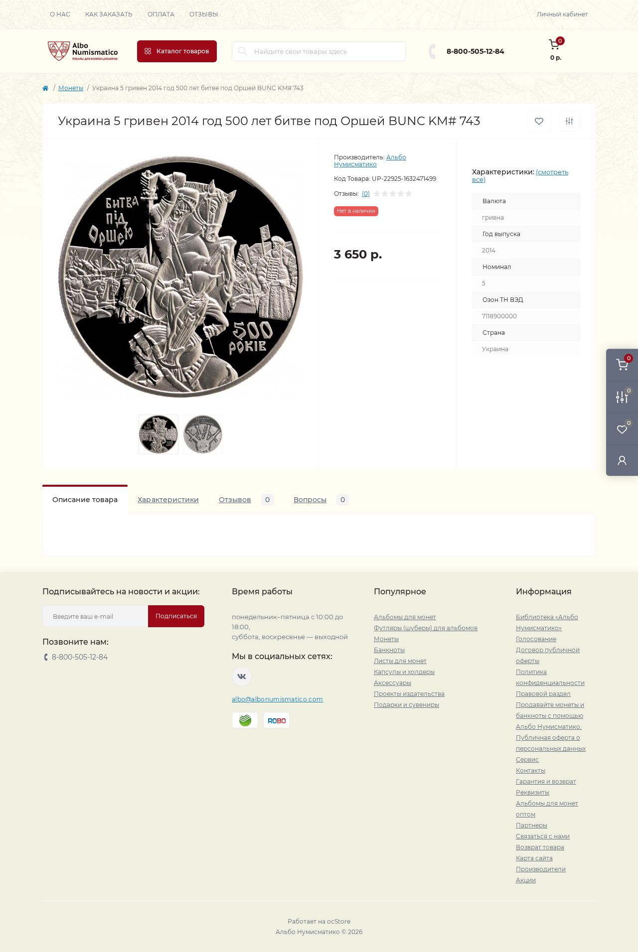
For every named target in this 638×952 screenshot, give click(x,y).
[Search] (243, 51)
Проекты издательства (409, 693)
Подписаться (176, 616)
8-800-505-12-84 (475, 51)
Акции (526, 880)
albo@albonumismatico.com (277, 699)
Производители (541, 869)
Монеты (70, 88)
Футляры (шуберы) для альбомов (426, 628)
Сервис (527, 759)
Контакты (530, 770)
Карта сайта (534, 858)
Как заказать (109, 14)
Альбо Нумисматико (370, 160)
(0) (366, 193)
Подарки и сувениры (406, 704)
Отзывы (203, 14)
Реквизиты (532, 792)
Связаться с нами (543, 836)
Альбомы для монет (405, 617)
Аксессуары (392, 682)
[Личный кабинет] (622, 460)
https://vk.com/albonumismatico (242, 676)
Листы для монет (400, 661)
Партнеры (531, 825)
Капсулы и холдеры (404, 672)
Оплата (161, 14)
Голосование (536, 639)
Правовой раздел (543, 693)
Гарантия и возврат (546, 781)
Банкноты (389, 650)
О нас (60, 14)
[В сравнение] (569, 121)
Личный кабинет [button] (562, 14)
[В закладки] (539, 121)
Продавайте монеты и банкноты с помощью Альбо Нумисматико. (550, 715)
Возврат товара (540, 847)
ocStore (338, 921)
